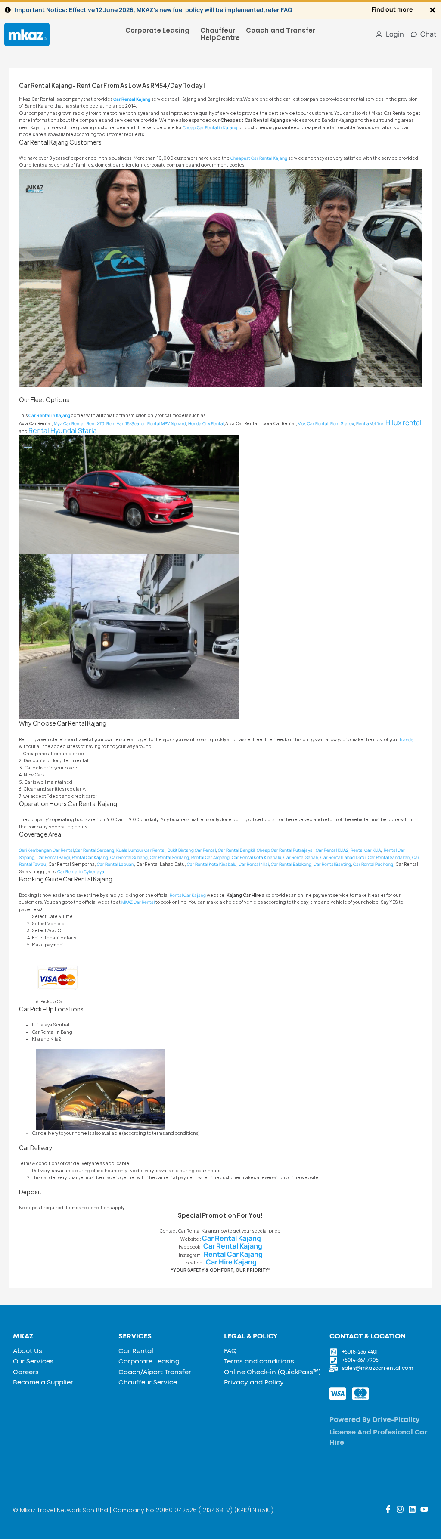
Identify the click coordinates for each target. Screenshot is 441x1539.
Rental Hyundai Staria (62, 430)
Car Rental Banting (332, 864)
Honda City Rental (206, 423)
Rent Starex (342, 423)
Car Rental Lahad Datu (343, 857)
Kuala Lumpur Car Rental (140, 850)
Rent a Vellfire (369, 423)
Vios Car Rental (313, 423)
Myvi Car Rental (69, 423)
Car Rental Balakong (291, 864)
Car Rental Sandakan (389, 857)
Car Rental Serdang (94, 850)
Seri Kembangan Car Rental (46, 850)
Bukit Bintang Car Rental (192, 850)
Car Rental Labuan (115, 864)
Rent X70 (95, 423)
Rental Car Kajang (188, 895)
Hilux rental (403, 422)
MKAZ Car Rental (138, 902)
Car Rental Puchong (373, 864)
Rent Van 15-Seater (125, 423)
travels (406, 739)
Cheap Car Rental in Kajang (210, 127)
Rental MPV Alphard (166, 423)
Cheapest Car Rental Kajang (258, 158)
